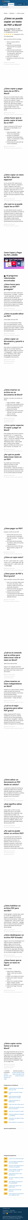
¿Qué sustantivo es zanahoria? (16, 1122)
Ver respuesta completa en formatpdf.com (12, 200)
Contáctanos (6, 1210)
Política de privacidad (7, 1212)
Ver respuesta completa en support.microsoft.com (9, 362)
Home (5, 4)
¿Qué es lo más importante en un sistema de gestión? (16, 1166)
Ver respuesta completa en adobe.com (12, 64)
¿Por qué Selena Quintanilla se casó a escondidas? (16, 1162)
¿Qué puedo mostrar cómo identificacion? (15, 1174)
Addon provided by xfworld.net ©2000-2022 (12, 1218)
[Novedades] (24, 4)
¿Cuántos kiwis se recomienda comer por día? (16, 1089)
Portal (4, 1213)
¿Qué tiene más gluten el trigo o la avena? (16, 1119)
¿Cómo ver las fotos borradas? (16, 1158)
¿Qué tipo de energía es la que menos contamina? (16, 1108)
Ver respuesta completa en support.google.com (13, 570)
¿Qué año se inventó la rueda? (16, 1111)
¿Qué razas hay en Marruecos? (16, 1104)
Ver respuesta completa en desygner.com (12, 827)
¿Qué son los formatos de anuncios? (15, 1190)
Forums (11, 4)
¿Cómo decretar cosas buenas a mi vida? (8, 1076)
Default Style (7, 1208)
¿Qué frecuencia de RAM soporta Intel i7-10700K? (15, 1097)
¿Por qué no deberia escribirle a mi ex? (16, 1178)
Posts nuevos (5, 7)
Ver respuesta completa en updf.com (11, 225)
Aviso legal (12, 1210)
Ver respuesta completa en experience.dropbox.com (9, 853)
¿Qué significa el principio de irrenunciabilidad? (16, 1182)
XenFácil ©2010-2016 (19, 1217)
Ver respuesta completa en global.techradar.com (14, 728)
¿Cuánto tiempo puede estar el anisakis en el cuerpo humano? (18, 1074)
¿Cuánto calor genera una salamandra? (15, 1186)
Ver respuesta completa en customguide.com (13, 992)
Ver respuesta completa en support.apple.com (13, 477)
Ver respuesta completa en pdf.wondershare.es (13, 114)
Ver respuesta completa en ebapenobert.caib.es (13, 702)
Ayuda (15, 1212)
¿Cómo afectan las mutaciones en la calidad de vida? (16, 1194)
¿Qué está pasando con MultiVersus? (14, 1101)
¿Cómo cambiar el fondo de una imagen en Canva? (15, 1170)
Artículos (11, 13)
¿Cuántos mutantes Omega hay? (15, 1093)
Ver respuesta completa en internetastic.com (13, 451)
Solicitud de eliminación (10, 62)
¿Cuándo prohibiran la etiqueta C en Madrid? (16, 1115)
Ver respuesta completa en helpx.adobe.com (13, 148)
